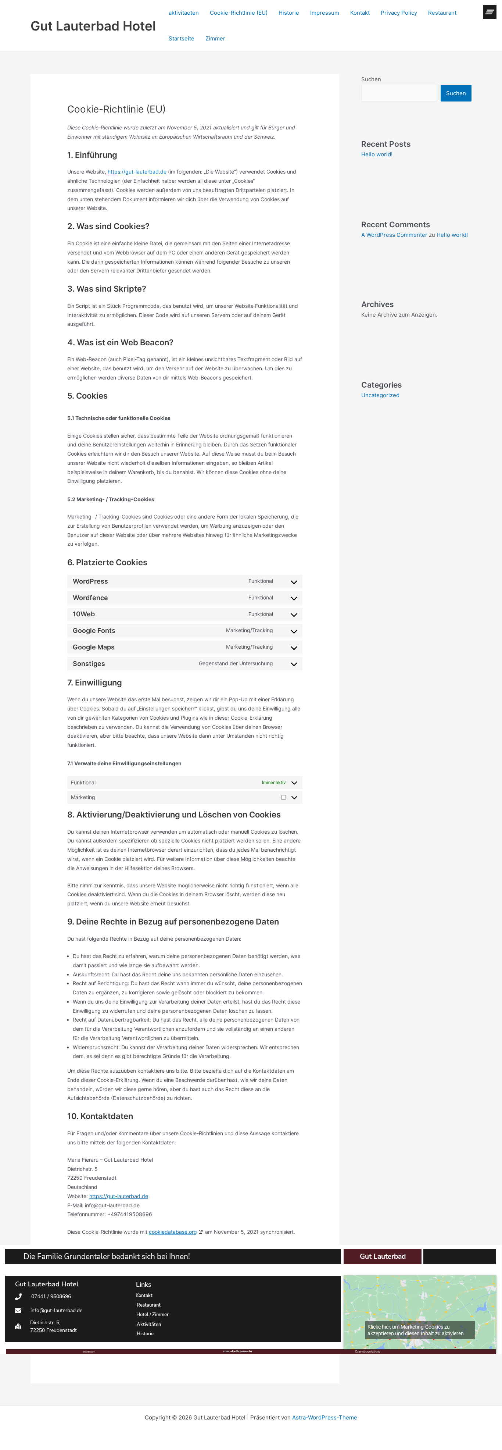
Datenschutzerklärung (367, 1351)
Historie (289, 12)
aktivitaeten (184, 12)
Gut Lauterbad (383, 1256)
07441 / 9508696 (51, 1296)
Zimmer (215, 38)
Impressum (324, 12)
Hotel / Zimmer (152, 1314)
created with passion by (237, 1351)
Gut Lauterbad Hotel (93, 25)
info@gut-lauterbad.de (56, 1310)
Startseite (181, 38)
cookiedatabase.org (173, 1232)
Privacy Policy (399, 12)
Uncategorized (380, 395)
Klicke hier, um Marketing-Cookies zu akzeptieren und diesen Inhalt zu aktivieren (415, 1330)
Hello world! (376, 154)
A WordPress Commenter (394, 234)
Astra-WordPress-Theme (324, 1417)
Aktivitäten (149, 1324)
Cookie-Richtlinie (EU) (239, 12)
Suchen (371, 79)
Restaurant (442, 12)
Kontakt (360, 12)
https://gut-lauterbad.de (137, 171)
